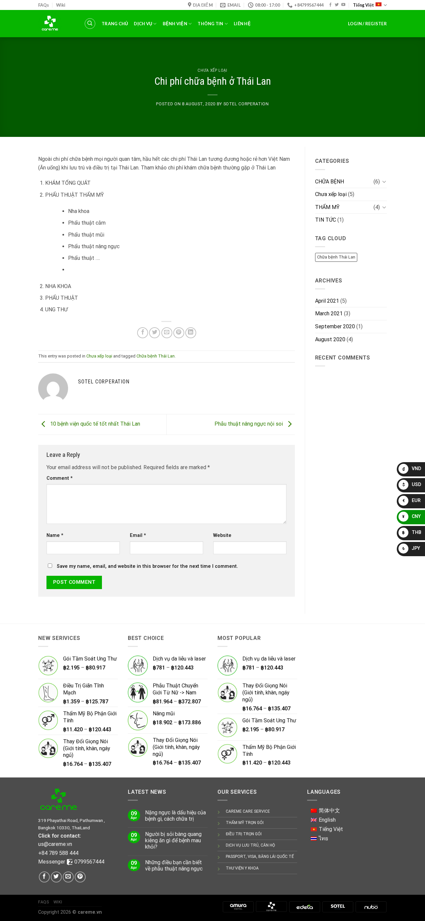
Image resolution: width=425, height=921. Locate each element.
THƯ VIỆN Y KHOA (242, 868)
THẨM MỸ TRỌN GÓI (245, 822)
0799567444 (89, 862)
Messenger (52, 862)
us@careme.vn (55, 844)
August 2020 (330, 339)
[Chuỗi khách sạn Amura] (238, 906)
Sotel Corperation (246, 103)
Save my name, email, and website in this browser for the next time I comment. (147, 566)
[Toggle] (384, 181)
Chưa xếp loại (212, 70)
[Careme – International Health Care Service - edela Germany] (56, 23)
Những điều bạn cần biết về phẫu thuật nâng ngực (174, 865)
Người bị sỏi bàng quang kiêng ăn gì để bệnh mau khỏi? (173, 840)
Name (54, 535)
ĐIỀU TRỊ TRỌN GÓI (244, 834)
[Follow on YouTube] (343, 5)
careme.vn (90, 912)
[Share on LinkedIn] (190, 332)
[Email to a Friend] (166, 332)
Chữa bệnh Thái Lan (155, 356)
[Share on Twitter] (154, 332)
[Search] (90, 23)
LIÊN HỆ (242, 23)
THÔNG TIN (210, 23)
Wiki (60, 5)
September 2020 (335, 326)
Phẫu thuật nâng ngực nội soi (249, 424)
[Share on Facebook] (142, 332)
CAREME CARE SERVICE (248, 811)
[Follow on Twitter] (337, 5)
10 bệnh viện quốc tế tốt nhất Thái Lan (94, 424)
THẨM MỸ (327, 207)
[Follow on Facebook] (330, 5)
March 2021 (329, 313)
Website (222, 535)
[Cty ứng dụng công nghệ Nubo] (371, 906)
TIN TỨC (325, 220)
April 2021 (327, 301)
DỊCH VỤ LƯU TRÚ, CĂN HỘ (250, 845)
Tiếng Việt (363, 5)
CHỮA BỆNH (329, 181)
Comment (59, 478)
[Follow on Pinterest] (80, 876)
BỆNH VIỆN (175, 23)
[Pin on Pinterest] (178, 332)
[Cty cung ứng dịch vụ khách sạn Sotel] (338, 906)
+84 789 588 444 (58, 853)
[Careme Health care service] (271, 906)
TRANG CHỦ (115, 23)
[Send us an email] (68, 876)
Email (138, 535)
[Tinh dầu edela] (304, 906)
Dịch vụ (143, 23)
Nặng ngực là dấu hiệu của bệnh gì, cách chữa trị (175, 815)
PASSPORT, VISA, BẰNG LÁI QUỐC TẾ (260, 856)
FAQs (43, 5)
